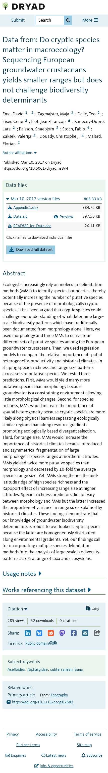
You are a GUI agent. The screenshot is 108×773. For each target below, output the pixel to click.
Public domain (37, 644)
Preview (66, 216)
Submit (18, 20)
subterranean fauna (66, 670)
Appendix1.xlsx (25, 208)
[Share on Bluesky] (39, 633)
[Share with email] (85, 633)
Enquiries (18, 756)
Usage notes (19, 574)
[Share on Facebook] (74, 633)
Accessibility (46, 735)
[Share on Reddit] (51, 633)
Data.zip (20, 217)
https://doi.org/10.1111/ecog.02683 (42, 702)
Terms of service (87, 735)
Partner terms (28, 745)
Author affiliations (18, 153)
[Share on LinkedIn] (28, 633)
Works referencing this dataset (44, 590)
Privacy (13, 735)
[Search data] (68, 20)
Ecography (59, 695)
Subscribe (94, 756)
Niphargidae (37, 670)
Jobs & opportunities (56, 766)
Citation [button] (15, 609)
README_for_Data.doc (32, 226)
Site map (84, 745)
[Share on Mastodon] (62, 633)
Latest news (56, 756)
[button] (54, 199)
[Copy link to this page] (97, 633)
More (87, 20)
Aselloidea (16, 670)
